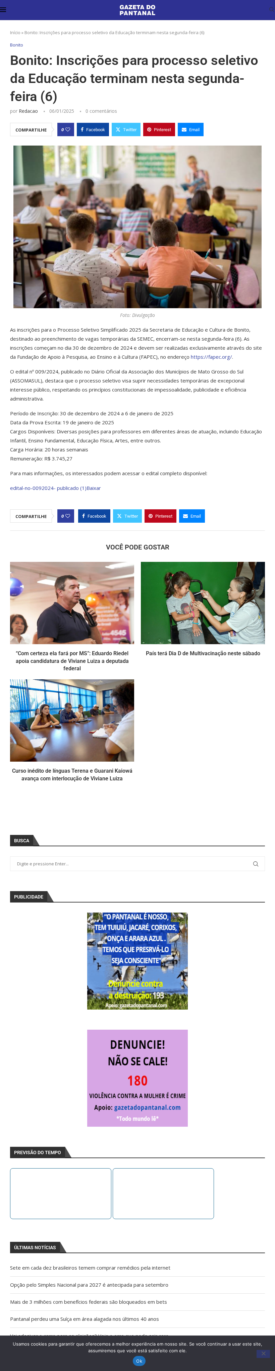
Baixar (94, 488)
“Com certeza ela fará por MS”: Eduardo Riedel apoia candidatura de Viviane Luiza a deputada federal (72, 661)
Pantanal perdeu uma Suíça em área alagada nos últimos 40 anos (84, 1318)
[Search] (271, 10)
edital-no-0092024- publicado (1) (48, 488)
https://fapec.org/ (211, 356)
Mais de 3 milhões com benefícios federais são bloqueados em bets (88, 1301)
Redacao (28, 111)
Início (15, 32)
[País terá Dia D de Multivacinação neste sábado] (203, 603)
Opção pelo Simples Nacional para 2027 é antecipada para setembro (89, 1284)
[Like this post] (67, 129)
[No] (263, 1354)
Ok (139, 1361)
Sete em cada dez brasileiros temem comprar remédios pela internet (90, 1267)
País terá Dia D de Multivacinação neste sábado (203, 653)
